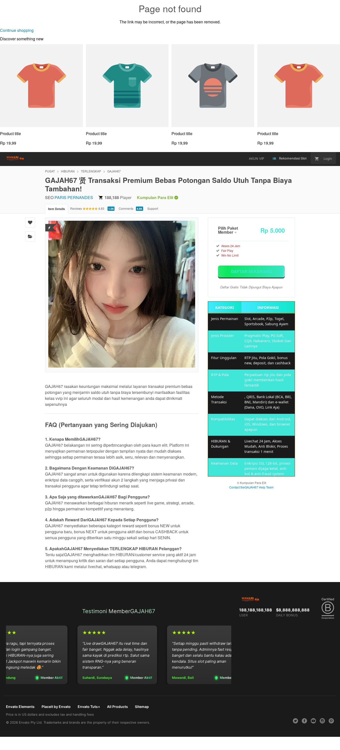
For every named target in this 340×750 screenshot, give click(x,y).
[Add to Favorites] (30, 222)
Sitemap (142, 706)
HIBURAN (68, 171)
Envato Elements (20, 706)
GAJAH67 (114, 171)
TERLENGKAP (91, 171)
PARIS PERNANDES (74, 197)
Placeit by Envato (56, 706)
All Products (117, 706)
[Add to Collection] (30, 236)
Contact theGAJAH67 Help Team (251, 487)
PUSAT (50, 171)
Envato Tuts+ (89, 706)
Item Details (56, 209)
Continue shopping (17, 30)
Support (152, 208)
